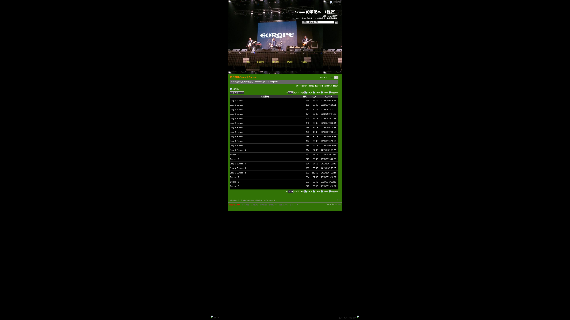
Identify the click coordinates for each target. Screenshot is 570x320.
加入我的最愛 (320, 18)
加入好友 (295, 18)
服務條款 (263, 205)
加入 (345, 318)
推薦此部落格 (307, 18)
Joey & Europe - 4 (238, 150)
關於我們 (245, 205)
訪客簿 (290, 62)
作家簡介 (304, 62)
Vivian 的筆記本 (308, 12)
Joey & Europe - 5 (238, 168)
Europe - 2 (234, 155)
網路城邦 (337, 2)
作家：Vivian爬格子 (330, 16)
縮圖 (331, 78)
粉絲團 (216, 318)
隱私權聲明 (283, 205)
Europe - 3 (234, 182)
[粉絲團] (212, 317)
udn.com (338, 204)
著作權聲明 (273, 205)
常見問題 (254, 205)
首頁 (248, 62)
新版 (330, 12)
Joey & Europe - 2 (238, 173)
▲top (339, 200)
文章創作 (260, 62)
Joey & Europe (248, 77)
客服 (291, 205)
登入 (340, 318)
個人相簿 (275, 62)
